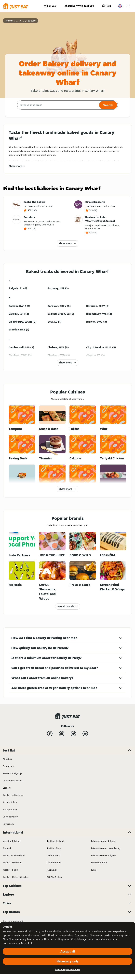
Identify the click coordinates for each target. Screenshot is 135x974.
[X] (73, 733)
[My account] (128, 6)
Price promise (10, 809)
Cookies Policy (10, 816)
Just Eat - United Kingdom (16, 877)
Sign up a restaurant (13, 921)
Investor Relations (12, 840)
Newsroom (8, 823)
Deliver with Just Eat (81, 6)
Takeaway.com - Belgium (103, 840)
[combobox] (58, 105)
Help (108, 6)
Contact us (8, 766)
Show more (15, 166)
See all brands (65, 606)
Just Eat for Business (13, 795)
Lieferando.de (54, 862)
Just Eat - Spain (10, 869)
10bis (93, 869)
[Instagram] (61, 733)
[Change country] (120, 6)
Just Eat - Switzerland (14, 855)
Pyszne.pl (52, 869)
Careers (7, 787)
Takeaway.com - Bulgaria (103, 855)
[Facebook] (49, 733)
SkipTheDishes (54, 877)
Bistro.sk (7, 848)
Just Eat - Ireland (55, 840)
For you (51, 6)
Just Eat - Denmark (12, 862)
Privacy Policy (10, 802)
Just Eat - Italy (54, 848)
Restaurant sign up (12, 773)
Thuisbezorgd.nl (99, 862)
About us (7, 758)
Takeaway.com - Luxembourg (105, 848)
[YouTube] (85, 733)
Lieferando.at (53, 855)
